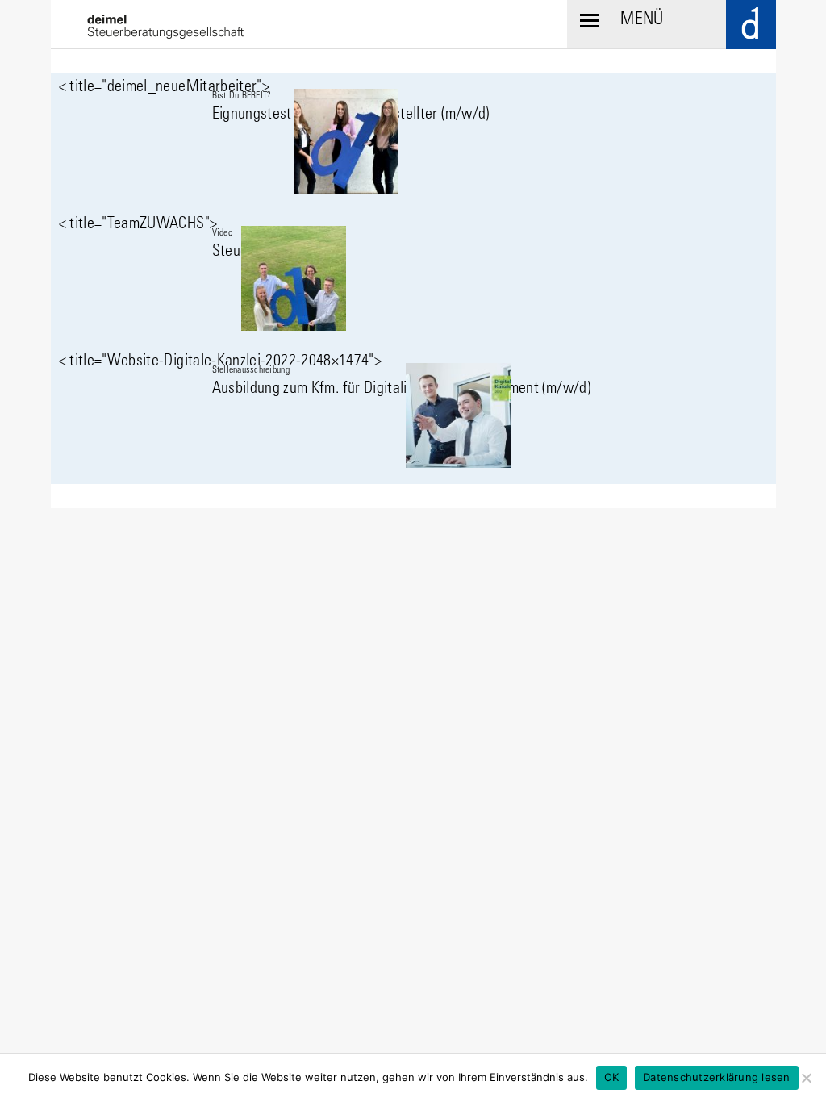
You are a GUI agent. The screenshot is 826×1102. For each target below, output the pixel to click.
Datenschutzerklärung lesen (717, 1077)
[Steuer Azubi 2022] (413, 278)
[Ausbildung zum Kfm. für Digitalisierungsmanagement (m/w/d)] (413, 415)
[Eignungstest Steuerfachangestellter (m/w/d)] (413, 141)
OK (612, 1077)
